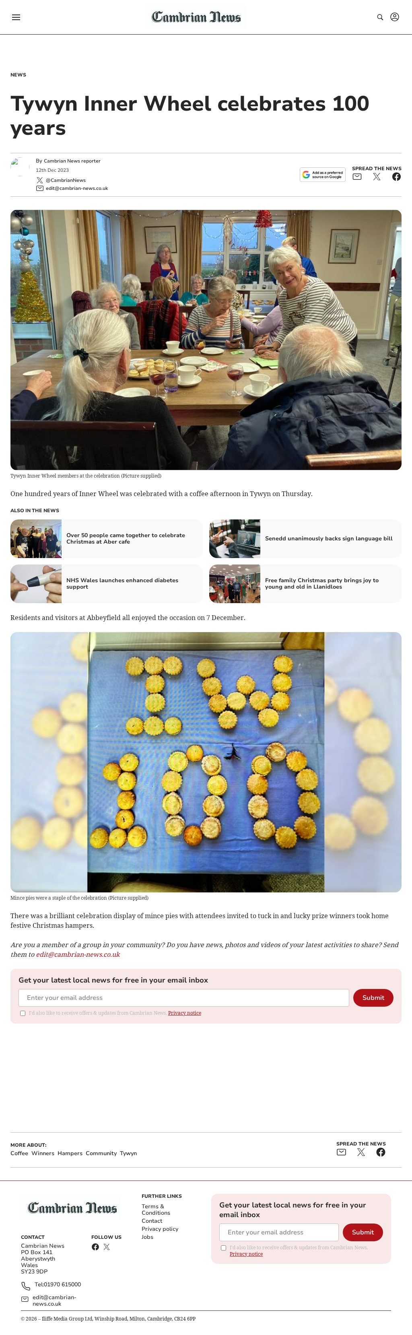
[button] (16, 17)
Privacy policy (160, 1229)
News (18, 75)
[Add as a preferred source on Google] (323, 174)
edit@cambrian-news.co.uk (54, 1300)
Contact (152, 1221)
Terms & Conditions (156, 1210)
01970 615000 (62, 1284)
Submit (373, 997)
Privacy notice (184, 1013)
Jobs (147, 1237)
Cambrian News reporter (72, 161)
